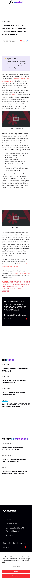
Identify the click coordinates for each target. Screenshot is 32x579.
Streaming (6, 289)
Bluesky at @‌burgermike (22, 273)
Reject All (16, 571)
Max (20, 104)
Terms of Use (11, 535)
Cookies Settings (16, 566)
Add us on (22, 41)
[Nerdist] (16, 2)
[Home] (9, 512)
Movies (4, 400)
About (8, 519)
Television (6, 21)
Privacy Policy (11, 523)
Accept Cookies (16, 576)
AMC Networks (14, 282)
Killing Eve (16, 286)
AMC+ (13, 95)
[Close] (30, 554)
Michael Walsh (7, 40)
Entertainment (7, 443)
